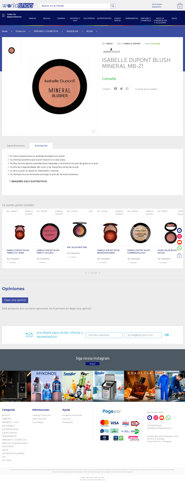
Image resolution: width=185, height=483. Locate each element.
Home (4, 31)
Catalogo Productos (41, 415)
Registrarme (156, 7)
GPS (4, 457)
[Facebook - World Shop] (179, 230)
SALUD (5, 450)
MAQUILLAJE (72, 31)
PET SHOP (6, 460)
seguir (92, 363)
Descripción (41, 146)
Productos (20, 31)
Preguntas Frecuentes (72, 415)
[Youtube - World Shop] (179, 242)
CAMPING (6, 419)
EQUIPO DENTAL (9, 433)
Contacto (66, 419)
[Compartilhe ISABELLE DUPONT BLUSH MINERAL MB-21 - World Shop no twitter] (121, 88)
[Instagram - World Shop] (179, 236)
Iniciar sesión (157, 4)
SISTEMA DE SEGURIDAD (13, 453)
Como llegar (37, 422)
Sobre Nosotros (39, 419)
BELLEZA (6, 415)
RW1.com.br (101, 480)
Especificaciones (16, 146)
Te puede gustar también (146, 89)
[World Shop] (18, 5)
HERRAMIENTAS (9, 436)
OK (167, 335)
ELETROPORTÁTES (10, 429)
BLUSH (90, 31)
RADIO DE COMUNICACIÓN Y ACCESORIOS (15, 445)
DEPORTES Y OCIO (10, 422)
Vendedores (67, 422)
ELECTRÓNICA (8, 426)
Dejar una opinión (15, 300)
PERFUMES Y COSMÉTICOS (46, 31)
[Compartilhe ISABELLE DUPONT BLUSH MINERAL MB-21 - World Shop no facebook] (115, 88)
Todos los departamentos (14, 16)
